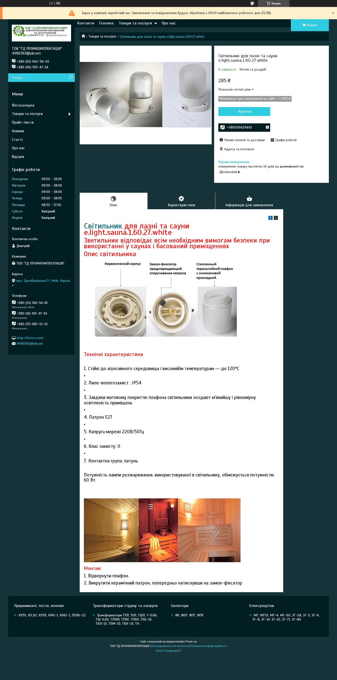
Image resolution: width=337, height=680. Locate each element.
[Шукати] (70, 77)
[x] (276, 219)
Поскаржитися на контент (170, 646)
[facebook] (270, 219)
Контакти (85, 23)
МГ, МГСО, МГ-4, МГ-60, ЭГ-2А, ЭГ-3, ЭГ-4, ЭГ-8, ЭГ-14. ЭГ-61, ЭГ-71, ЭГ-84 (285, 617)
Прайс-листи (23, 122)
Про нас (169, 23)
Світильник (103, 226)
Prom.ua (191, 641)
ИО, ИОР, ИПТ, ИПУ (189, 615)
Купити (245, 111)
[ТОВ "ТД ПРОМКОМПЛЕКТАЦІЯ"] (41, 33)
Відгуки (18, 156)
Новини (18, 131)
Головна (106, 23)
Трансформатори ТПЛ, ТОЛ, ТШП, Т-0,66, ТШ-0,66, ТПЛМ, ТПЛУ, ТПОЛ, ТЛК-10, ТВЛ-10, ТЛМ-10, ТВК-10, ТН (126, 619)
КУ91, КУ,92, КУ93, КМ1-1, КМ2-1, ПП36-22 (52, 615)
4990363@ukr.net (30, 343)
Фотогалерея (23, 105)
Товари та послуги (135, 23)
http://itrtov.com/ (30, 338)
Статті (17, 139)
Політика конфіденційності (208, 646)
